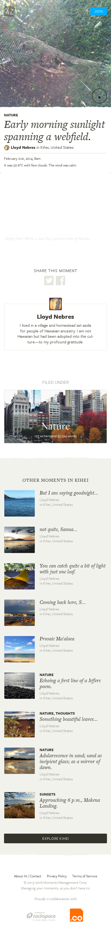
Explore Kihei (55, 838)
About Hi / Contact (27, 876)
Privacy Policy (57, 876)
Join (98, 11)
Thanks (55, 249)
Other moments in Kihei (55, 480)
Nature (11, 115)
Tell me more (54, 192)
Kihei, (57, 147)
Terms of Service (84, 876)
